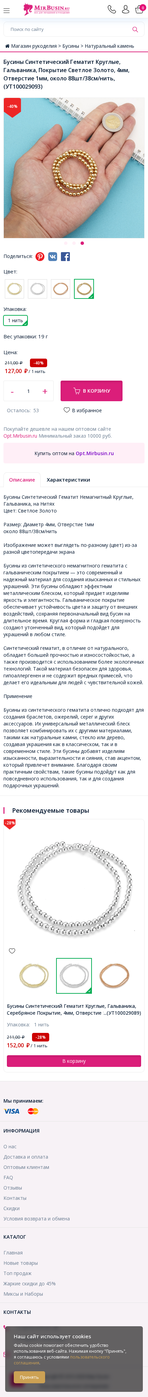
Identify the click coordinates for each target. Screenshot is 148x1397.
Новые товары (20, 1263)
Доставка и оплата (25, 1156)
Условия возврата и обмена (36, 1218)
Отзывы (12, 1187)
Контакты (15, 1198)
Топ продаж (17, 1273)
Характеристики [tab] (68, 479)
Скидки (11, 1208)
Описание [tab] (22, 479)
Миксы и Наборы (23, 1294)
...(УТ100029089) (122, 1013)
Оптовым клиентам (26, 1167)
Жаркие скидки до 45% (29, 1283)
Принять (29, 1377)
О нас (10, 1146)
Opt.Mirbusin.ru (20, 435)
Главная (13, 1252)
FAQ (8, 1177)
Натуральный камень (109, 46)
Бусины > (73, 46)
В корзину (96, 390)
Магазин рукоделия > (36, 46)
